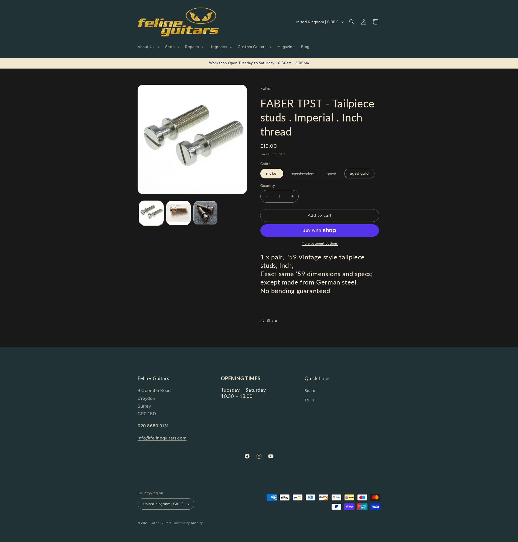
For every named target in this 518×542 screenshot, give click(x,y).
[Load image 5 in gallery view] (178, 213)
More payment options (320, 243)
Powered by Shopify (187, 523)
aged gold (359, 173)
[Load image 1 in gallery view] (151, 213)
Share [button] (272, 320)
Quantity (267, 186)
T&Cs (309, 400)
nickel (272, 173)
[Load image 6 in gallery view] (205, 213)
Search (311, 390)
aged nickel (305, 174)
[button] (148, 47)
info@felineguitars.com (162, 438)
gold (335, 174)
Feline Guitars (161, 523)
